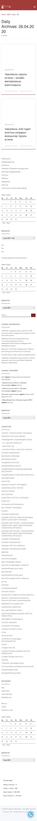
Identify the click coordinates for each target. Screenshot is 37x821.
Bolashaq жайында (10, 456)
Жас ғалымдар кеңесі (11, 562)
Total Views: (8, 792)
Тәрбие (4, 660)
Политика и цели (7, 710)
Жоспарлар (6, 572)
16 (16, 211)
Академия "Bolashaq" (12, 91)
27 (2, 219)
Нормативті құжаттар (11, 607)
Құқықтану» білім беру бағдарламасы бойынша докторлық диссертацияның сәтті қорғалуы (17, 350)
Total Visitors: (8, 795)
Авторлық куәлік (8, 459)
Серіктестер (7, 636)
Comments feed (6, 694)
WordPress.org (6, 697)
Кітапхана (4, 175)
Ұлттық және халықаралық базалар (17, 666)
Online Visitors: (9, 784)
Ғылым (4, 511)
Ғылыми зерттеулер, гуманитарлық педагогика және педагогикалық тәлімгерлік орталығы (17, 525)
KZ (2, 245)
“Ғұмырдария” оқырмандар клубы (16, 440)
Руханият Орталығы (10, 626)
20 (2, 215)
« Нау (3, 223)
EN (2, 252)
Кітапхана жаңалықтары (10, 394)
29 (11, 219)
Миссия (4, 703)
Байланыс (4, 178)
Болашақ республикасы (12, 504)
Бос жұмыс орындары (11, 508)
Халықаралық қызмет (11, 673)
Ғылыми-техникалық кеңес (13, 549)
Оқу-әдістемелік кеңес (11, 610)
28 (7, 219)
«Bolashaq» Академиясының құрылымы (15, 168)
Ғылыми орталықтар (10, 539)
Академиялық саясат (11, 466)
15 (11, 211)
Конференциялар (9, 588)
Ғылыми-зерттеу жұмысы (13, 545)
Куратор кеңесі (8, 591)
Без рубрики (7, 494)
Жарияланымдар (9, 559)
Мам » (9, 223)
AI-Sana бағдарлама (10, 453)
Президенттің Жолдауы (12, 619)
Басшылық (5, 165)
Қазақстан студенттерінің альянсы (17, 595)
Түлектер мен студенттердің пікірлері (14, 188)
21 (7, 215)
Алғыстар (4, 185)
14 (7, 211)
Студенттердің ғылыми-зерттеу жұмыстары (15, 652)
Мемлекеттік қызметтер (12, 604)
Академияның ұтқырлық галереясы (17, 475)
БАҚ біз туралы (8, 491)
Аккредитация (8, 478)
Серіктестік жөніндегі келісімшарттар (11, 640)
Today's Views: (9, 788)
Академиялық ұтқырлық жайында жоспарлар (16, 470)
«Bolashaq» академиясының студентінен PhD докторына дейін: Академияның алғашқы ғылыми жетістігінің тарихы (18, 333)
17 (20, 211)
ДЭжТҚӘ (4, 552)
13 (2, 211)
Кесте (4, 582)
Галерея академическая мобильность (14, 258)
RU (2, 248)
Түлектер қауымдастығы (12, 663)
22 (11, 215)
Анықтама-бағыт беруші (12, 488)
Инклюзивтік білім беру (12, 575)
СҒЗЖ (3, 632)
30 (16, 219)
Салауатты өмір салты (11, 629)
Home (3, 14)
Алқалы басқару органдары (14, 484)
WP (11, 812)
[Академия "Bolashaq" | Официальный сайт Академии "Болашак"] (6, 6)
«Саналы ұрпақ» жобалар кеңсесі (16, 449)
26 (31, 215)
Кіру (2, 687)
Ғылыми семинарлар (11, 542)
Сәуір (13, 14)
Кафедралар (5, 181)
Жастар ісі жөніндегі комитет (15, 565)
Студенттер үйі (8, 648)
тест (2, 377)
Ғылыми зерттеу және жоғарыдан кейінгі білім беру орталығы (17, 518)
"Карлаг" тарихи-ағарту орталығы (16, 433)
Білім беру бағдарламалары (11, 172)
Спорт (4, 644)
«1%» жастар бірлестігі (11, 443)
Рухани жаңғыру (9, 622)
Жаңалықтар (5, 158)
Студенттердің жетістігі (12, 657)
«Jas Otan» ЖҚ (7, 446)
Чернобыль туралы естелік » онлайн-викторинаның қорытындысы (16, 79)
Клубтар (5, 585)
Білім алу (5, 501)
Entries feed (5, 691)
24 (20, 215)
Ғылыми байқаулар (10, 514)
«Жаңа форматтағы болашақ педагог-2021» (17, 400)
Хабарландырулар (7, 162)
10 (20, 206)
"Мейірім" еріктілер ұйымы (13, 436)
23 (16, 215)
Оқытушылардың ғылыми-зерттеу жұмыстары (16, 614)
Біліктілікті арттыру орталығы (15, 498)
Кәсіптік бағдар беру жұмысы (15, 578)
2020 (8, 14)
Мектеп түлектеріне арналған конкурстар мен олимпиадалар (16, 599)
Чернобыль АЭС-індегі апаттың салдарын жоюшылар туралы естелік (18, 134)
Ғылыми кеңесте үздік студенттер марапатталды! (18, 355)
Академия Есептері (10, 462)
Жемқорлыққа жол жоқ (12, 568)
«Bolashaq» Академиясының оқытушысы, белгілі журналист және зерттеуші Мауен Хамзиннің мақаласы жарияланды (18, 360)
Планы (3, 707)
